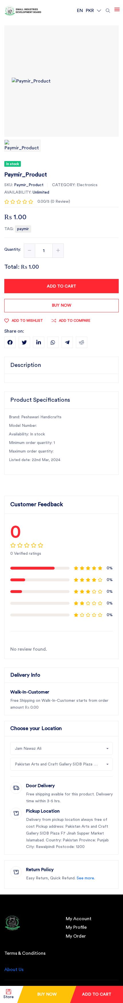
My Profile (76, 927)
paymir (23, 229)
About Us (13, 969)
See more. (86, 878)
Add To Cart (96, 994)
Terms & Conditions (24, 953)
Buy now (61, 305)
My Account (79, 918)
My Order (76, 936)
